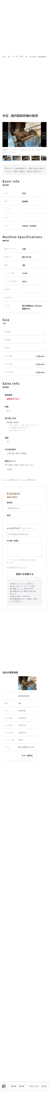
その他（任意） (13, 540)
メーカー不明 (17, 56)
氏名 (9, 515)
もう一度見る (27, 755)
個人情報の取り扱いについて (17, 567)
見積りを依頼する (24, 574)
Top (3, 56)
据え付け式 (34, 1086)
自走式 (44, 1086)
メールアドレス (21, 528)
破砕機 (21, 1086)
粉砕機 (13, 1086)
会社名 (10, 502)
